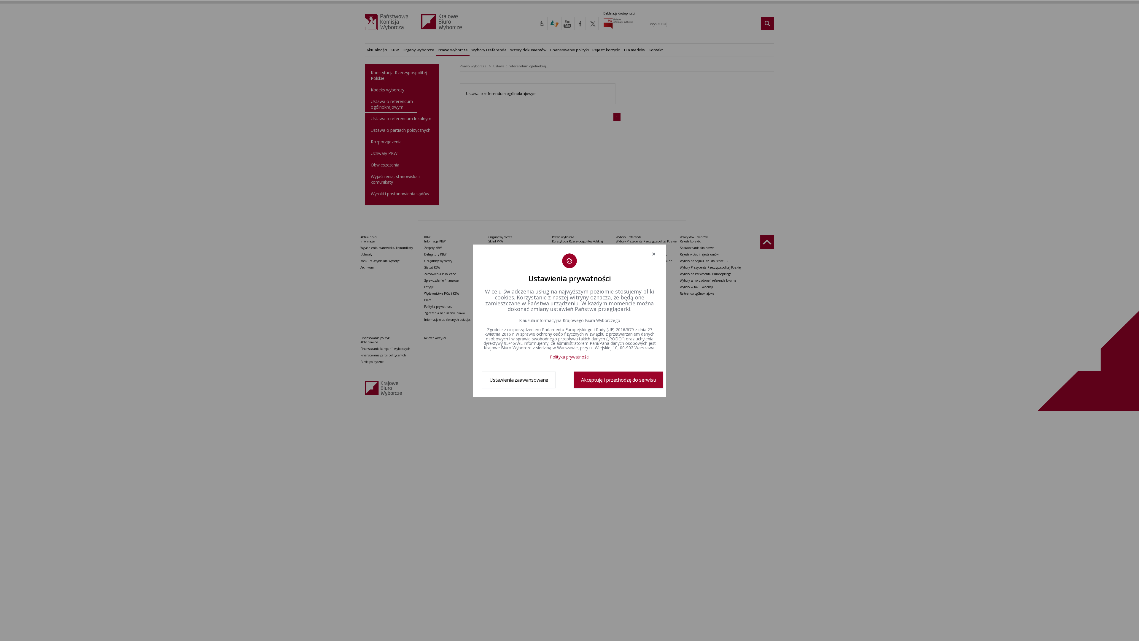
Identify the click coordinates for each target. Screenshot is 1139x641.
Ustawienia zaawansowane (518, 380)
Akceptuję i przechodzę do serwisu (618, 380)
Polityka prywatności (569, 357)
